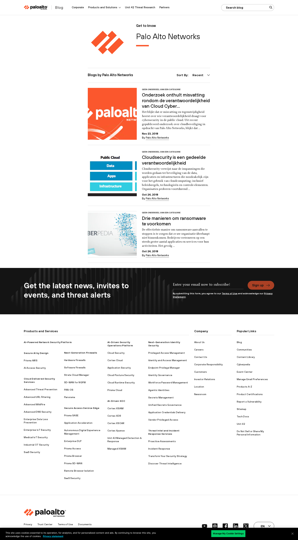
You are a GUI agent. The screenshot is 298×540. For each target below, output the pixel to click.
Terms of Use (229, 293)
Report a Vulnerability (249, 401)
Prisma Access (72, 448)
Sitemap (241, 409)
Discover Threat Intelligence (165, 463)
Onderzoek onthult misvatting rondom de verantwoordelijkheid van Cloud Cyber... (176, 100)
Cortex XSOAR (116, 423)
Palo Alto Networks (157, 137)
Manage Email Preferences (252, 379)
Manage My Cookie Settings (228, 533)
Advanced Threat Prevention (40, 389)
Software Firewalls (75, 367)
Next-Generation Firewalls (80, 352)
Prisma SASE (71, 415)
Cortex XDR (114, 415)
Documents (85, 524)
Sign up (258, 285)
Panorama (69, 397)
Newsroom (200, 394)
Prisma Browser (73, 456)
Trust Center (45, 524)
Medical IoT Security (35, 437)
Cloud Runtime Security (121, 382)
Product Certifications (250, 394)
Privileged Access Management (166, 352)
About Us (199, 342)
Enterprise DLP (73, 441)
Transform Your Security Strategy (167, 456)
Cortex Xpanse (116, 430)
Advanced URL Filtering (37, 397)
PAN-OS (68, 389)
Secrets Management (161, 397)
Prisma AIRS (30, 360)
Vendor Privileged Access (163, 419)
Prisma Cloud (114, 390)
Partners (164, 7)
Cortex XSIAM (115, 408)
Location (199, 386)
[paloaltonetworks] (36, 7)
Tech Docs (243, 416)
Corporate (78, 7)
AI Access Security (35, 367)
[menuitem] (78, 7)
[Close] (292, 533)
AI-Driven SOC (116, 401)
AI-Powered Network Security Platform (48, 342)
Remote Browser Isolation (79, 470)
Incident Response (159, 448)
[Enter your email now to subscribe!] (208, 286)
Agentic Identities (158, 390)
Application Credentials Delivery (166, 412)
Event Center (245, 371)
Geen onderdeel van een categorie (161, 89)
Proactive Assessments (162, 441)
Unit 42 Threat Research (140, 7)
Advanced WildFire (34, 404)
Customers (200, 371)
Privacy (28, 524)
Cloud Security (116, 352)
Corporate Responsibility (208, 364)
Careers (198, 349)
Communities (244, 349)
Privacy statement (53, 536)
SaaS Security (32, 452)
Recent (197, 75)
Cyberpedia (243, 364)
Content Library (246, 357)
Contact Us (200, 357)
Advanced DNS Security (37, 411)
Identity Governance (160, 375)
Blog (239, 342)
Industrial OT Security (36, 444)
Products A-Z (244, 386)
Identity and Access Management (167, 360)
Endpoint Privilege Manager (164, 367)
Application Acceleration (78, 422)
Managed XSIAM (116, 448)
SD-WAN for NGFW (75, 382)
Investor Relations (204, 379)
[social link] (204, 526)
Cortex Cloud (115, 360)
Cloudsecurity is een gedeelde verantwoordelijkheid (174, 160)
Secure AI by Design (36, 353)
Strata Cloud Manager (76, 375)
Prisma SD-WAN (73, 463)
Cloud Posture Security (120, 375)
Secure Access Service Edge (81, 408)
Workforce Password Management (168, 382)
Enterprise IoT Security (37, 430)
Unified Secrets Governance (165, 405)
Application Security (119, 367)
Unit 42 (241, 423)
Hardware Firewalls (75, 360)
